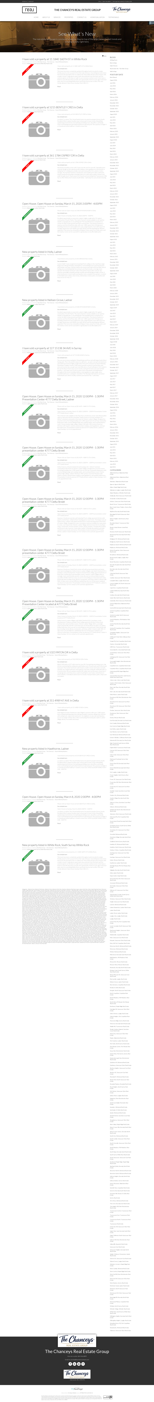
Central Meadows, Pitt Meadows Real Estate (47, 898)
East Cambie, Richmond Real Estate (119, 723)
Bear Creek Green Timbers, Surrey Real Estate (34, 891)
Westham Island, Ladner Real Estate (80, 940)
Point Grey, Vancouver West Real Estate (42, 925)
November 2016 (114, 401)
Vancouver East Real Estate (62, 937)
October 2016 (114, 404)
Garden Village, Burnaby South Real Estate (33, 910)
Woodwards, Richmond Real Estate (119, 1327)
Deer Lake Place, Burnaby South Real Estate (31, 903)
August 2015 (113, 444)
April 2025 (113, 125)
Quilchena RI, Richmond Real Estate (85, 926)
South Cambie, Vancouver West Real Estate (88, 930)
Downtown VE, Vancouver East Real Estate (96, 903)
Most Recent (113, 77)
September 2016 (114, 407)
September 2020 (114, 270)
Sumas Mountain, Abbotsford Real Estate (45, 934)
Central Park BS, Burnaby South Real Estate (65, 898)
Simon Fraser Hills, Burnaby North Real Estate (36, 930)
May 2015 (112, 452)
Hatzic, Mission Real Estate (69, 913)
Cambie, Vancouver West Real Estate (97, 895)
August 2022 (113, 205)
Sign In (24, 1)
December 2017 (114, 364)
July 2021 (112, 242)
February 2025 (114, 131)
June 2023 (113, 179)
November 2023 (114, 165)
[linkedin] (75, 1364)
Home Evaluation (97, 17)
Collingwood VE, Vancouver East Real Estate (49, 900)
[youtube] (79, 1364)
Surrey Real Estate (115, 1198)
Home (36, 17)
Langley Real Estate (80, 917)
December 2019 (114, 296)
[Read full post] (39, 81)
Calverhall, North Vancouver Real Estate (82, 895)
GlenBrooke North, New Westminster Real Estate (84, 910)
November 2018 (114, 333)
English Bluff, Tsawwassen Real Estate (67, 906)
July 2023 (112, 177)
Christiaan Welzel (72, 1393)
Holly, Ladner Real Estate (33, 256)
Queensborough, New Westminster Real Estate (68, 926)
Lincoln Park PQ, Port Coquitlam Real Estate (93, 917)
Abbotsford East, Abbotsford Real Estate (36, 889)
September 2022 (114, 202)
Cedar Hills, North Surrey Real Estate (120, 598)
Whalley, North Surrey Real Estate (82, 941)
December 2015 (114, 433)
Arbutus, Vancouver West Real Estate (86, 890)
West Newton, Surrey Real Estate (65, 940)
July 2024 (112, 142)
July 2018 (112, 344)
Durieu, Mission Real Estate (77, 904)
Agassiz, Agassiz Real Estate (82, 889)
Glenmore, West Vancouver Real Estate (120, 814)
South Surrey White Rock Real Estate (75, 932)
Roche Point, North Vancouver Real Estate (83, 927)
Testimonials (113, 17)
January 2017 (113, 396)
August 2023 (113, 174)
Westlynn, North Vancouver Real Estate (96, 940)
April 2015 (113, 455)
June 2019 (113, 313)
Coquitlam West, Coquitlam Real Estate (120, 668)
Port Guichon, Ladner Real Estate (69, 925)
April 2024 (113, 151)
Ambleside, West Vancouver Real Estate (58, 890)
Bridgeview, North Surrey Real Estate (120, 542)
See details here (62, 68)
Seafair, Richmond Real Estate (54, 929)
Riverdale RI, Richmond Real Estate (67, 927)
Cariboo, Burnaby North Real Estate (96, 896)
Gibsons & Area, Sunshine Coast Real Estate (51, 910)
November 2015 (114, 435)
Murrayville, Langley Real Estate (33, 921)
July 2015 (112, 447)
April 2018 (113, 353)
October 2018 (114, 336)
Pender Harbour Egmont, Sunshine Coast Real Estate (119, 1030)
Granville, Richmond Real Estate (28, 912)
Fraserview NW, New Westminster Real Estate (50, 908)
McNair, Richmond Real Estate (70, 919)
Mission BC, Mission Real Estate (31, 920)
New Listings (113, 63)
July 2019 (112, 310)
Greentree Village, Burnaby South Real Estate (45, 912)
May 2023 (112, 182)
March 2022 (113, 219)
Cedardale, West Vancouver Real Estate (43, 897)
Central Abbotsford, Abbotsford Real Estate (60, 897)
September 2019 (114, 305)
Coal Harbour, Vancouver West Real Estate (31, 900)
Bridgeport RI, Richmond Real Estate (84, 892)
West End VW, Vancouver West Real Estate (49, 940)
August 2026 (113, 80)
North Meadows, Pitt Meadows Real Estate (40, 922)
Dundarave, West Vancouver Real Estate (64, 904)
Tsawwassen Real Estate (48, 936)
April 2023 (113, 185)
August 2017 (113, 376)
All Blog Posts (113, 60)
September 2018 (114, 339)
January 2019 (113, 327)
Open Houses (113, 65)
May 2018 (112, 350)
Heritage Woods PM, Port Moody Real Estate (97, 913)
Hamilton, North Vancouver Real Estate (91, 912)
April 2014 (113, 467)
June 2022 (113, 211)
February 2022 (114, 222)
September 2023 (114, 171)
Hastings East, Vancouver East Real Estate (39, 913)
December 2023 (114, 162)
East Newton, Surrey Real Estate (65, 905)
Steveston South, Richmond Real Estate (80, 933)
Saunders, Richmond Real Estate (28, 929)
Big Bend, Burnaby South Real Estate (52, 891)
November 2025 (114, 105)
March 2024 (113, 154)
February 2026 (114, 97)
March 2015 (113, 458)
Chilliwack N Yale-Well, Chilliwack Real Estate (38, 899)
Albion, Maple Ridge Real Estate (94, 889)
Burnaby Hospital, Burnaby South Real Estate (47, 895)
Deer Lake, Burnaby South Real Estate (47, 903)
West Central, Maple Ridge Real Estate (97, 938)
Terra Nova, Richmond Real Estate (32, 935)
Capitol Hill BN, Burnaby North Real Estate (79, 896)
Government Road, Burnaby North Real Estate (53, 911)
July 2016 (112, 413)
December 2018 (114, 330)
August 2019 (113, 307)
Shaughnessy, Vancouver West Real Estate (87, 929)
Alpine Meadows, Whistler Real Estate (41, 890)
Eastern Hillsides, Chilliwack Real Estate (96, 905)
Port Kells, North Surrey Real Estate (84, 925)
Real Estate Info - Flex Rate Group (119, 68)
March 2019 (113, 322)
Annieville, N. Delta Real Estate (72, 890)
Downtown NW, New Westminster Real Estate (78, 903)
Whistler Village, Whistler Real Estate (97, 941)
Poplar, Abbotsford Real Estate (56, 925)
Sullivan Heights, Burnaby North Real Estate (98, 933)
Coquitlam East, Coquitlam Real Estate (86, 900)
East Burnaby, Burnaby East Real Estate (91, 904)
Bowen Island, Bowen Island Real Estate (35, 892)
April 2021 (113, 251)
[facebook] (70, 1364)
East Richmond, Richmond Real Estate (80, 905)
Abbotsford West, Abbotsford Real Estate (53, 889)
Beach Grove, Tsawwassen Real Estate (120, 504)
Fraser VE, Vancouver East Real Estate (32, 908)
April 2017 (113, 387)
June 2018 (113, 347)
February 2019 (114, 324)
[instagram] (83, 1364)
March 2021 (113, 253)
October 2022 (114, 199)
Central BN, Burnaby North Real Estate (77, 897)
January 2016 (113, 430)
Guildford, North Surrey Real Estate (61, 912)
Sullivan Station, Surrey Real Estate (29, 934)
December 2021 (114, 228)
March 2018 (113, 356)
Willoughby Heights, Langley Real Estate (71, 942)
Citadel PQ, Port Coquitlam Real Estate (56, 899)
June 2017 (113, 381)
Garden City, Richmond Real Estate (119, 795)
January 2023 (113, 194)
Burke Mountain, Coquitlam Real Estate (30, 895)
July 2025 (112, 117)
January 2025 (113, 134)
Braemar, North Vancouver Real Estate (50, 892)
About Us (46, 17)
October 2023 (114, 168)
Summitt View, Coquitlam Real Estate (61, 934)
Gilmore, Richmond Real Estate (67, 910)
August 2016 (113, 410)
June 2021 (113, 245)
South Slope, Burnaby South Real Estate (59, 932)
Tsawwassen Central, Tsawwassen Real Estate (83, 935)
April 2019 (113, 319)
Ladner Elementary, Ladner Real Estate (37, 403)
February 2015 (114, 461)
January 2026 (113, 100)
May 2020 (112, 282)
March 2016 (113, 424)
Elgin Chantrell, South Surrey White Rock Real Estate (49, 906)
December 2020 (114, 262)
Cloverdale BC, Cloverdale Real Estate (99, 899)
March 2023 (113, 188)
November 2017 (114, 367)
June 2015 (113, 450)
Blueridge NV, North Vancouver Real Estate (68, 891)
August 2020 (113, 273)
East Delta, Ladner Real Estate (53, 905)
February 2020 (114, 290)
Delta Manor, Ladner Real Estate (62, 903)
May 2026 (112, 88)
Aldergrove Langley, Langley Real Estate (120, 490)
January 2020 (113, 293)
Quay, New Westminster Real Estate (32, 926)
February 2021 (114, 256)
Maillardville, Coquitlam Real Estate (65, 918)
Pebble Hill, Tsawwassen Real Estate (86, 923)
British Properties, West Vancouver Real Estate (65, 893)
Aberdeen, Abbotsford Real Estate (69, 889)
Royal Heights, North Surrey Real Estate (33, 928)
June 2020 (113, 279)
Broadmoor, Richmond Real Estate (81, 893)
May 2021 (112, 248)
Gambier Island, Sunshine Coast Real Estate (86, 908)
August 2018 (113, 342)
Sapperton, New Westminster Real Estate (81, 928)
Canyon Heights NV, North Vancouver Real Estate (47, 896)
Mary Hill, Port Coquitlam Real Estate (120, 943)
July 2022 (112, 208)
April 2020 (113, 285)
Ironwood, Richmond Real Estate (86, 914)
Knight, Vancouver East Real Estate (89, 915)
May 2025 (112, 123)
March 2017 (113, 390)
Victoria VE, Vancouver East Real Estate (33, 938)
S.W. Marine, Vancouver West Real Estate (50, 928)
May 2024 (112, 148)
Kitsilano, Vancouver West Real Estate (74, 915)
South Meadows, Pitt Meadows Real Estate (42, 932)
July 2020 (112, 276)
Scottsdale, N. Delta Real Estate (42, 929)
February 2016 (114, 427)
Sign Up (31, 1)
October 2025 (114, 108)
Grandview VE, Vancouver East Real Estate (94, 911)
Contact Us (81, 17)
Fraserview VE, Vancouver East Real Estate (68, 908)
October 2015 (114, 438)
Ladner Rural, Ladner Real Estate (55, 917)
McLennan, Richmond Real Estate (56, 919)
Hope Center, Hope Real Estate (54, 914)
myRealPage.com (77, 1389)
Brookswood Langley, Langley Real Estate (97, 893)
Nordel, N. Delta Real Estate (75, 921)
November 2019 (114, 299)
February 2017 (114, 393)
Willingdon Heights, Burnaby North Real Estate (52, 942)
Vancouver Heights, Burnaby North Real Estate (78, 937)
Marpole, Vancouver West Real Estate (94, 918)
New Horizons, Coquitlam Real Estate (62, 921)
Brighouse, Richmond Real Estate (48, 893)
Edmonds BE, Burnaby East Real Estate (30, 906)
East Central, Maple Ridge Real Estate (39, 905)
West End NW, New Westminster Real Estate (31, 940)
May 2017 (112, 384)
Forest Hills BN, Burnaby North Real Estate (68, 907)
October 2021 (114, 233)
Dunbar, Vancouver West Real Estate (47, 904)
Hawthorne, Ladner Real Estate (35, 111)
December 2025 (114, 103)
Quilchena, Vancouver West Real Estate (120, 1065)
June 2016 (113, 415)
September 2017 (114, 373)
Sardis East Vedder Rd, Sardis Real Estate (98, 928)
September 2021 (114, 236)
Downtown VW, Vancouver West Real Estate (31, 904)
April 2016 (113, 421)
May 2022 (112, 214)
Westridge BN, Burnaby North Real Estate (49, 941)
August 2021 (113, 239)
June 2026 (113, 86)
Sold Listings (113, 71)
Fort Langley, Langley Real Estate (83, 907)
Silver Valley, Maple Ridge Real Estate (119, 1124)
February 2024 (114, 157)
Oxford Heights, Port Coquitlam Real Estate (39, 923)
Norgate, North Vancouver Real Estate (89, 921)
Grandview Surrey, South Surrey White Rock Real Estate (74, 911)
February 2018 (114, 359)
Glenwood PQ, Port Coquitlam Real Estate (35, 911)
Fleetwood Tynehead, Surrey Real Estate (33, 907)
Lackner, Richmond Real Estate (118, 904)
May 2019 (112, 316)
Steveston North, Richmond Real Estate (64, 933)
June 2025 (113, 120)
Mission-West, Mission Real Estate (46, 920)
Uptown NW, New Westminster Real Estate (34, 937)
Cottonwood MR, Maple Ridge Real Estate (35, 901)
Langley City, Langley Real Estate (69, 917)
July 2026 (112, 83)
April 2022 (113, 216)
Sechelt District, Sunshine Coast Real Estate (70, 929)
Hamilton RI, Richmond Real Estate (76, 912)
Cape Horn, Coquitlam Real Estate (64, 896)
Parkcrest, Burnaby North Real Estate (70, 923)
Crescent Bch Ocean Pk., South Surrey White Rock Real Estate (56, 901)
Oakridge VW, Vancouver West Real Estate (91, 922)
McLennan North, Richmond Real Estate (41, 919)
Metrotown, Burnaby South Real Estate (84, 919)
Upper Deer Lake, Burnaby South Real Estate (81, 936)
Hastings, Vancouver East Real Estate (56, 913)
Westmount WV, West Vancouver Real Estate (31, 941)
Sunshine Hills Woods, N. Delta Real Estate (93, 934)
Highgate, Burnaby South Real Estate (29, 914)
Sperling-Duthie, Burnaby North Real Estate (47, 933)
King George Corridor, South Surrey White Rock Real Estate (54, 915)
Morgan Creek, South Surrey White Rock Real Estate (40, 352)
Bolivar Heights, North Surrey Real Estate (85, 891)
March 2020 (113, 288)
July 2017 (112, 379)
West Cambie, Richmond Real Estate (81, 938)
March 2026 (113, 94)
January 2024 (113, 160)
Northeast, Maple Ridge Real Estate (75, 922)
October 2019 (114, 302)
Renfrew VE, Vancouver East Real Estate (52, 927)
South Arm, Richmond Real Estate (73, 930)
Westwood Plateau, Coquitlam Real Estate (66, 941)
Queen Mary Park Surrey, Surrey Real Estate (49, 926)
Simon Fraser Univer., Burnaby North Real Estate (56, 930)
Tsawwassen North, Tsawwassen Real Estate (34, 936)
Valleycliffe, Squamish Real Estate (50, 937)
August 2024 (113, 140)
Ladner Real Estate (45, 917)
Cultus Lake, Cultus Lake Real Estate (77, 901)
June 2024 (113, 145)
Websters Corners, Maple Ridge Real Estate (65, 938)
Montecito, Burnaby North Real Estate (61, 920)
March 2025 (113, 128)
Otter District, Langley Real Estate (119, 1013)
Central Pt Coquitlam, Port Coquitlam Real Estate (84, 898)
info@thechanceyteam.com (80, 1359)
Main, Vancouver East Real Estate (79, 918)
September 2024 (114, 137)
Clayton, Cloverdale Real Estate (70, 899)
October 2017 (114, 370)
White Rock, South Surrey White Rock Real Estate (39, 63)
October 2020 (114, 268)
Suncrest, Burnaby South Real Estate (76, 934)
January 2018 (113, 361)
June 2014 (113, 464)
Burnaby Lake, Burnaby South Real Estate (65, 895)
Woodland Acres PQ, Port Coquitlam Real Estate (89, 942)
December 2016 (114, 398)
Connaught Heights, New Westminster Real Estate (68, 900)
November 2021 (114, 231)
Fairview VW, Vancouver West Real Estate (84, 906)
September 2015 (114, 441)
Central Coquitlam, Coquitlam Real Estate (94, 897)
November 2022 (114, 196)
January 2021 (113, 259)
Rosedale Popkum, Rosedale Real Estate (120, 1084)
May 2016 (112, 418)
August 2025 (113, 114)
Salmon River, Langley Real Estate (65, 928)
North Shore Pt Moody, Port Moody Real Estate (58, 922)
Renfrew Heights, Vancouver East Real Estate (34, 927)
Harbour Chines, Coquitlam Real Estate (120, 850)
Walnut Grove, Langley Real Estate (48, 938)
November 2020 (114, 265)
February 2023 (114, 191)
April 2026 (113, 91)
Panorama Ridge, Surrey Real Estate (55, 923)
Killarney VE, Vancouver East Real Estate (33, 915)
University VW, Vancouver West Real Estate (62, 936)
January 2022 (113, 225)
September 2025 (114, 111)
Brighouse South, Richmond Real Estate (33, 893)
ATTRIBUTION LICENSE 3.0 (86, 1393)
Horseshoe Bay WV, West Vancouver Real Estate (70, 914)
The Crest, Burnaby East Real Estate (46, 935)
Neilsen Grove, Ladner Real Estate (35, 208)
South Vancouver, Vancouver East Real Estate (92, 932)
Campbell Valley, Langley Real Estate (29, 896)
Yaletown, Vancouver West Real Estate (39, 943)
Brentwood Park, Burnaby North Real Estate (67, 892)
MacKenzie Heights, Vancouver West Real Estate (48, 918)
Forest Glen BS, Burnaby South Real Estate (50, 907)
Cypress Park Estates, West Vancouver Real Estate (95, 901)
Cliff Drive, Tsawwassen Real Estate (36, 160)
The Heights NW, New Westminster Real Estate (64, 935)
